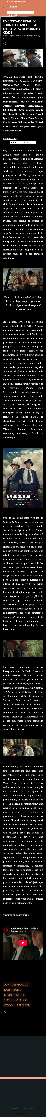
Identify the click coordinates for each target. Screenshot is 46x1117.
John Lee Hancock (17, 984)
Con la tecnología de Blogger (24, 1108)
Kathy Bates (12, 989)
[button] (4, 43)
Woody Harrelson (17, 1005)
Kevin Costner (14, 994)
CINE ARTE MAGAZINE (18, 1)
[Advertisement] (19, 1056)
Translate (28, 15)
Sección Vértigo (15, 1000)
